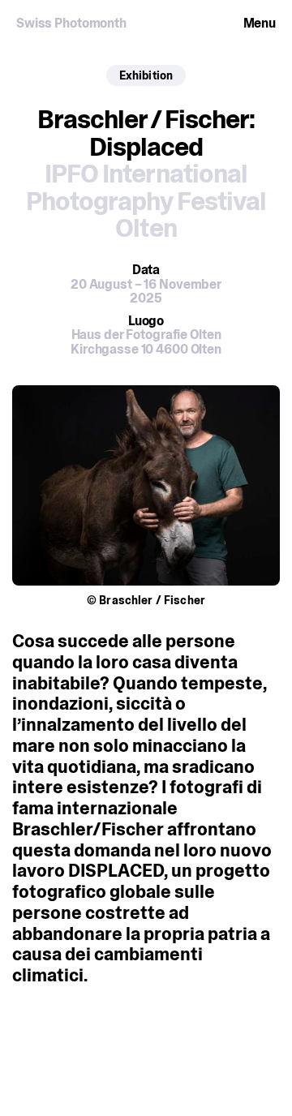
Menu (260, 23)
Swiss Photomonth (71, 23)
